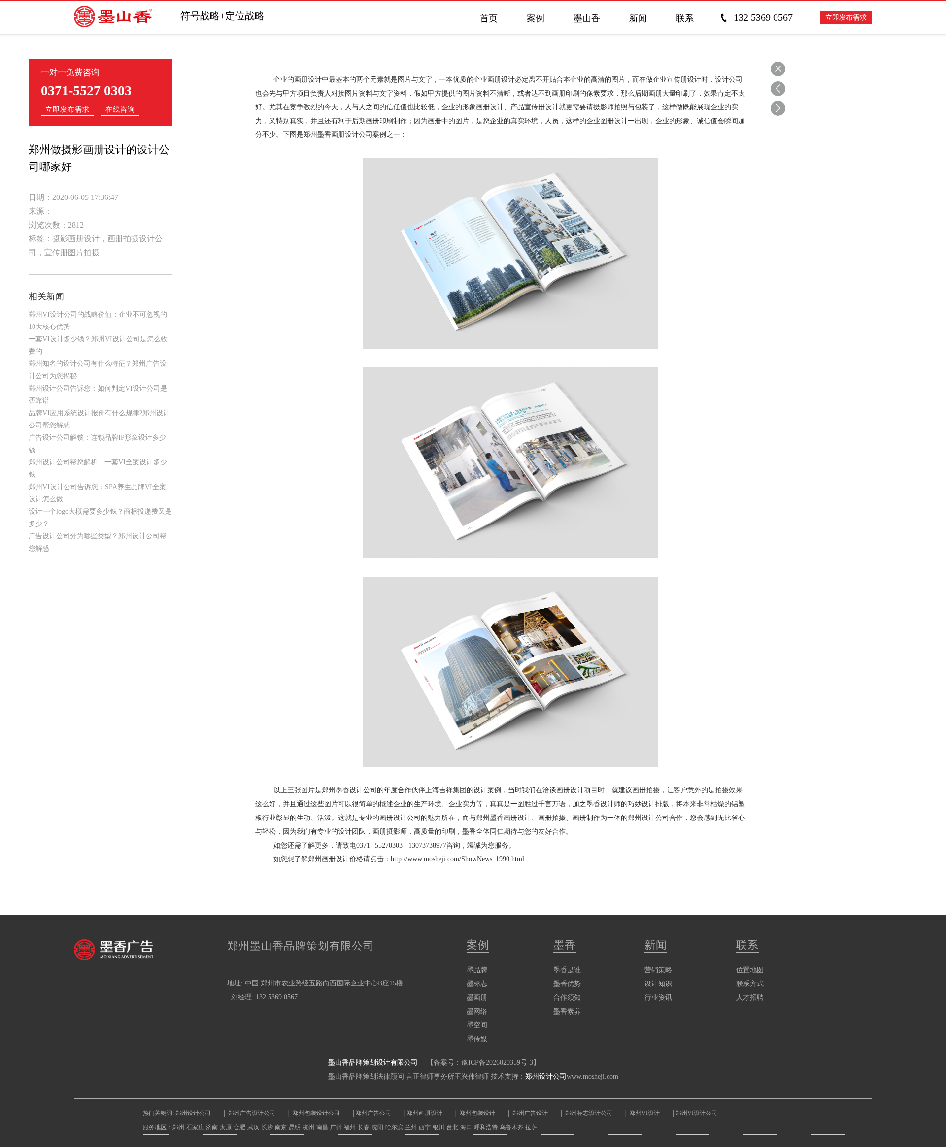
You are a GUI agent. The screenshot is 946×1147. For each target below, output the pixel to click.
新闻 (655, 945)
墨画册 (477, 997)
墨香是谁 (567, 970)
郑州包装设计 (476, 1113)
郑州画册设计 (424, 1113)
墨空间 (477, 1025)
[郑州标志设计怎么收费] (778, 88)
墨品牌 (477, 970)
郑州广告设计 (529, 1113)
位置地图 (750, 970)
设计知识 (658, 983)
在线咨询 (120, 109)
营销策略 (658, 970)
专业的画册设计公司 (390, 817)
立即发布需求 (846, 17)
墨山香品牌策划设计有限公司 (373, 1062)
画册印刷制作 (386, 121)
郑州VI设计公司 (696, 1113)
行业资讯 (658, 997)
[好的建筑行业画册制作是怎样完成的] (778, 108)
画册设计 (570, 790)
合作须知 (567, 997)
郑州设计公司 (546, 1076)
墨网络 (477, 1011)
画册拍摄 (646, 790)
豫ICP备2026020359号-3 (497, 1062)
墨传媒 (477, 1039)
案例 (478, 945)
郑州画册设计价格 (335, 859)
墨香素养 (567, 1011)
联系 (747, 945)
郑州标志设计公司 (588, 1113)
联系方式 (750, 983)
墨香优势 (567, 983)
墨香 (564, 945)
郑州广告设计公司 (252, 1113)
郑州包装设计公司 (315, 1113)
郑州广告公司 (373, 1113)
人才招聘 (750, 997)
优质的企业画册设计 (484, 79)
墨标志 (477, 983)
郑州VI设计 (645, 1113)
